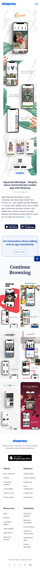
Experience (28, 482)
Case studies (9, 529)
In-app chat (28, 493)
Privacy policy (9, 497)
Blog (5, 513)
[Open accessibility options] (37, 258)
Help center (8, 533)
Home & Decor (29, 527)
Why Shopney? (9, 474)
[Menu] (36, 3)
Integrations (28, 497)
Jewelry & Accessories (28, 532)
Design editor (29, 474)
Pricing (6, 478)
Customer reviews (7, 483)
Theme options (29, 478)
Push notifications (28, 487)
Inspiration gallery (8, 523)
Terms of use (9, 493)
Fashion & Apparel (27, 514)
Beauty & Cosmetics (28, 521)
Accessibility (8, 489)
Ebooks (6, 518)
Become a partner (7, 538)
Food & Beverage (27, 545)
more (29, 217)
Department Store (28, 539)
